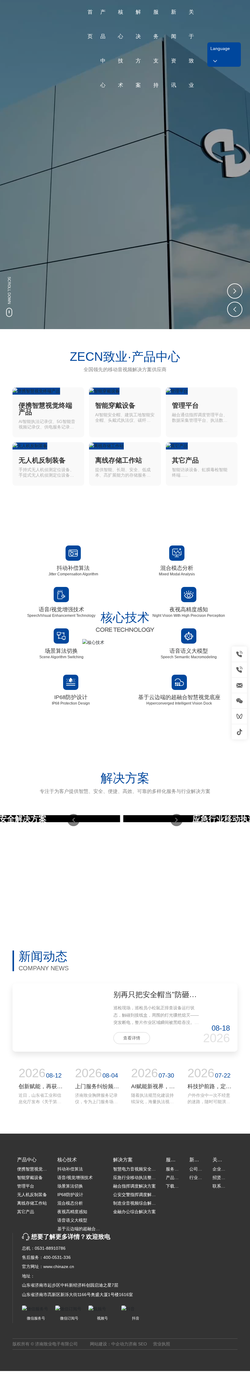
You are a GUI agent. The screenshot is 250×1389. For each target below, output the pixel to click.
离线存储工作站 (118, 460)
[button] (234, 291)
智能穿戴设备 (115, 405)
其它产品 (185, 460)
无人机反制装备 (42, 460)
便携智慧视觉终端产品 (45, 409)
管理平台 (185, 405)
